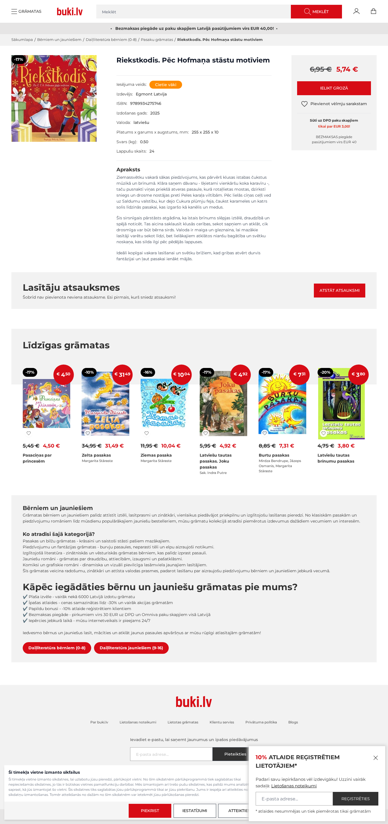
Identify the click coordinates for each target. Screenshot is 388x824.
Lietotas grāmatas (183, 722)
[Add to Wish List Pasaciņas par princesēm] (28, 433)
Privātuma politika (261, 722)
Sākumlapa (22, 39)
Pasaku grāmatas (157, 39)
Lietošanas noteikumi (294, 785)
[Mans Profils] (356, 11)
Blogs (293, 722)
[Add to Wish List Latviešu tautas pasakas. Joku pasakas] (205, 433)
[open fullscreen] (54, 119)
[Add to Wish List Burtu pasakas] (264, 433)
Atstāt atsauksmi (340, 290)
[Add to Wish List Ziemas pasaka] (146, 433)
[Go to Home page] (71, 11)
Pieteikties (235, 754)
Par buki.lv (99, 722)
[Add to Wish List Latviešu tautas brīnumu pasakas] (323, 433)
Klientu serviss (222, 722)
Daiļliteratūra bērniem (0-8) (111, 39)
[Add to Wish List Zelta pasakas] (87, 433)
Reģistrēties (355, 798)
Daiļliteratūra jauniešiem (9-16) (131, 647)
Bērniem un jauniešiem (59, 39)
